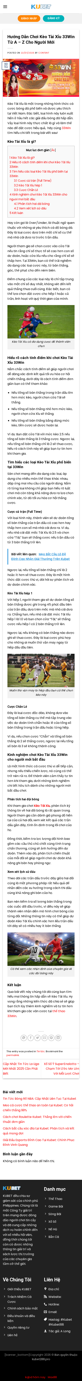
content (43, 52)
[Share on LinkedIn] (58, 1038)
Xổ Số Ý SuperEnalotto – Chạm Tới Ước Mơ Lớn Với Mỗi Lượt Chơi (61, 1069)
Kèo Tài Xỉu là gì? (22, 158)
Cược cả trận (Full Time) (32, 181)
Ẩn (53, 150)
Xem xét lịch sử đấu (30, 208)
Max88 (52, 1377)
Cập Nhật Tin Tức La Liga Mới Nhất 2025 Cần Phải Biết (21, 1069)
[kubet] (41, 7)
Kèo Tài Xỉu (42, 806)
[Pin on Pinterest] (51, 1038)
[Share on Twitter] (37, 1038)
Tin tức (41, 1051)
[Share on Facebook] (30, 1038)
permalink (12, 1055)
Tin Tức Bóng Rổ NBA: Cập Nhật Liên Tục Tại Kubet (39, 1098)
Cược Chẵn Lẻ (26, 190)
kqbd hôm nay (35, 1377)
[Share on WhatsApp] (24, 1038)
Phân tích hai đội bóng (32, 204)
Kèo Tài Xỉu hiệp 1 (28, 185)
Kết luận (17, 213)
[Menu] (5, 6)
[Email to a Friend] (44, 1038)
